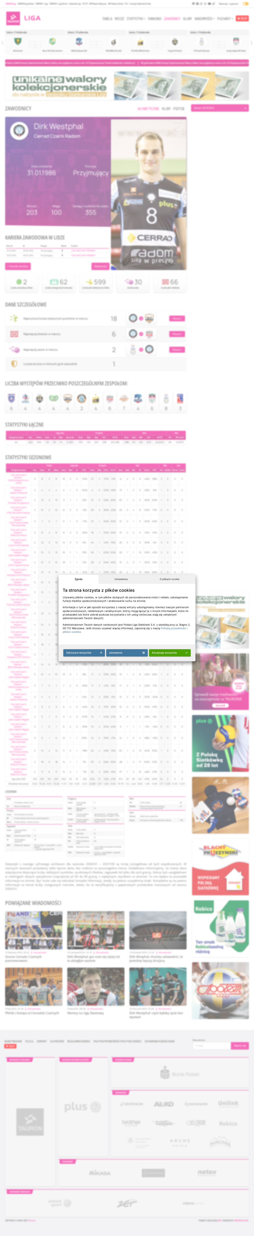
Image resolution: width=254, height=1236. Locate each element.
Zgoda (78, 579)
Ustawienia (121, 579)
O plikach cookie (169, 579)
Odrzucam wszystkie (78, 652)
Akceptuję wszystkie (164, 652)
